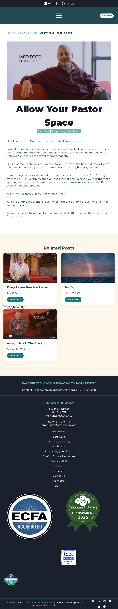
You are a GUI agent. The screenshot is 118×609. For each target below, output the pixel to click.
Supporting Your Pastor (65, 131)
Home (11, 32)
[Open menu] (59, 15)
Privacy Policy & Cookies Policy (40, 602)
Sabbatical (59, 446)
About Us (59, 475)
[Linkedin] (98, 606)
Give (59, 466)
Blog (20, 32)
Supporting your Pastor (59, 451)
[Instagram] (104, 601)
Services (59, 471)
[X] (98, 601)
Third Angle (50, 605)
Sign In (59, 485)
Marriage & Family (59, 441)
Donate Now (106, 15)
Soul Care (32, 32)
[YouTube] (109, 601)
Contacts (59, 480)
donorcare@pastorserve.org (57, 389)
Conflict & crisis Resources (59, 456)
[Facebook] (93, 601)
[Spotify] (104, 606)
